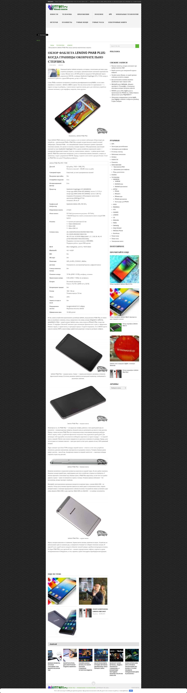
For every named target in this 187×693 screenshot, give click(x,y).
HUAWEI (115, 212)
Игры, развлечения (118, 172)
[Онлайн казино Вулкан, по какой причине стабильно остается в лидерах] (85, 655)
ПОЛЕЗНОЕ (99, 14)
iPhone (117, 191)
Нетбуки (54, 22)
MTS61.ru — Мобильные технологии (81, 688)
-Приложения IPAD (119, 167)
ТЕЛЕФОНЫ (67, 14)
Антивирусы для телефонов (120, 149)
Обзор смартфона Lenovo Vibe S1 (130, 324)
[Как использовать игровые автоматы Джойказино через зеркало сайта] (101, 655)
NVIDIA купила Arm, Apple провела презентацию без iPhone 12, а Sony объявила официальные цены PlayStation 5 (107, 1)
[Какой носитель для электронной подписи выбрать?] (70, 655)
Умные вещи (82, 22)
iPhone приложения (121, 199)
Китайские (116, 233)
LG (114, 217)
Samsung (116, 225)
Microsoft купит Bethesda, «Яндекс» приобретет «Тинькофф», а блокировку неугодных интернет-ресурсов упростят (123, 86)
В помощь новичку (117, 151)
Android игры (119, 184)
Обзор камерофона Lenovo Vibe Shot (130, 371)
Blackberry (116, 207)
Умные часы (98, 22)
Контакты (135, 687)
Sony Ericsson (117, 228)
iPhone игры (118, 196)
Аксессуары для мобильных (120, 146)
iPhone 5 (117, 194)
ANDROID (116, 179)
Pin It (38, 40)
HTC (114, 209)
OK (131, 690)
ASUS (114, 204)
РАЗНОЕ (114, 175)
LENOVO (69, 45)
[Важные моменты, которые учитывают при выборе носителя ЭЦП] (55, 655)
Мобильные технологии (127, 14)
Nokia (115, 223)
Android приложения (121, 186)
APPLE (115, 189)
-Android (117, 181)
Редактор (95, 614)
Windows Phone (118, 230)
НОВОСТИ (54, 14)
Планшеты (67, 22)
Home (52, 45)
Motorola (116, 220)
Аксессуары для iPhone (122, 201)
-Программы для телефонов (121, 169)
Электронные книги (117, 22)
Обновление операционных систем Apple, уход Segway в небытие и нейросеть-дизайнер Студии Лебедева (125, 99)
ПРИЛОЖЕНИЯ (83, 14)
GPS (110, 14)
